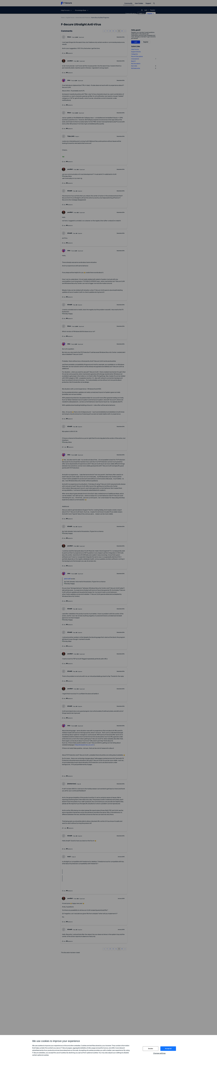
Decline (150, 1048)
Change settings (159, 1053)
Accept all (168, 1048)
